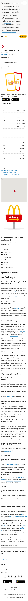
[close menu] (2, 36)
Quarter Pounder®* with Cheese (14, 517)
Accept (24, 3)
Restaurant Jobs (9, 481)
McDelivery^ (4, 525)
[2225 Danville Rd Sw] (14, 191)
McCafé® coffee (12, 516)
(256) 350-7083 (12, 54)
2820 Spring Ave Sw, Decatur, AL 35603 (9, 170)
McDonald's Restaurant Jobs (11, 464)
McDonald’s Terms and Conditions (9, 5)
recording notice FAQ (8, 451)
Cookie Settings (22, 594)
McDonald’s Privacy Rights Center (9, 32)
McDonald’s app (10, 396)
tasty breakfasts (19, 516)
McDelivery (17, 296)
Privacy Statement (7, 23)
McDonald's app (14, 291)
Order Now (23, 36)
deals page (21, 527)
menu (22, 514)
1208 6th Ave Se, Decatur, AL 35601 (8, 172)
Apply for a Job (4, 559)
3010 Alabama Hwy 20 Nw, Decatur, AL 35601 (10, 174)
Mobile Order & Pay (14, 336)
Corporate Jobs (17, 481)
